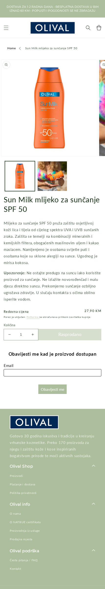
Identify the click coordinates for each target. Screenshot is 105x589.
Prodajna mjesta (21, 539)
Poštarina (33, 316)
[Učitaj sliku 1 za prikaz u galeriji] (20, 176)
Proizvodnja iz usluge (25, 530)
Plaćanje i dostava (22, 484)
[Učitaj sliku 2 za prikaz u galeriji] (52, 176)
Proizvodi (16, 476)
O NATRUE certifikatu (25, 522)
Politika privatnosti (23, 493)
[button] (6, 27)
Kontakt (15, 568)
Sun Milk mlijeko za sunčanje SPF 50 (51, 48)
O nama (15, 513)
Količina (9, 325)
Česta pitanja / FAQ (24, 560)
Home (11, 48)
